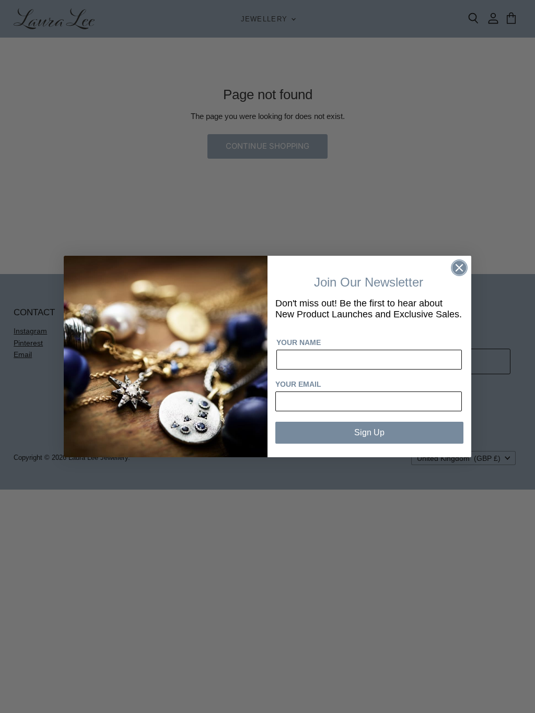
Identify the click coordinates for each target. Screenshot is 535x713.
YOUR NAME (298, 342)
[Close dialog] (459, 268)
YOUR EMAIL (298, 384)
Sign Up (369, 432)
